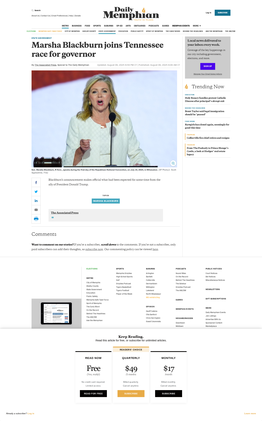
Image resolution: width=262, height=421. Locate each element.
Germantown (151, 283)
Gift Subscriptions (216, 299)
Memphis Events (181, 26)
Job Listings (211, 316)
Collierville (150, 280)
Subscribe (223, 13)
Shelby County (89, 31)
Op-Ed (119, 26)
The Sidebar (181, 283)
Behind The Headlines (193, 31)
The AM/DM (230, 31)
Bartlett (149, 276)
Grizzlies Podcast (123, 283)
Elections (31, 31)
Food (87, 26)
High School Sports (124, 276)
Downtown (180, 323)
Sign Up (208, 66)
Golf (117, 280)
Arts (128, 26)
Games (165, 26)
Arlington (150, 273)
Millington (150, 287)
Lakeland (150, 290)
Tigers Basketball (123, 287)
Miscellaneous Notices (215, 280)
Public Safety (137, 31)
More (196, 26)
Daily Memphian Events (216, 312)
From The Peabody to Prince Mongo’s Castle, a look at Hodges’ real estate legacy (207, 151)
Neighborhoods (184, 318)
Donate (78, 16)
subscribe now (94, 249)
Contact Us (45, 16)
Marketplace (211, 326)
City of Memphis (72, 31)
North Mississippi (153, 294)
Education (123, 31)
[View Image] (173, 163)
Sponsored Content (214, 323)
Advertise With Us (213, 319)
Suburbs (108, 26)
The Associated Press (45, 65)
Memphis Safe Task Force (50, 31)
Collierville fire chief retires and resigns (208, 138)
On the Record (92, 310)
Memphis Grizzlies (124, 273)
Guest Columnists (153, 321)
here (155, 249)
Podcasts (154, 26)
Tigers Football (122, 290)
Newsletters (213, 289)
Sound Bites (181, 273)
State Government (107, 31)
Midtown (179, 326)
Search (37, 10)
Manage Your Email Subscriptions (208, 74)
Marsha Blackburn (105, 201)
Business (77, 26)
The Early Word (173, 31)
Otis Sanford (151, 314)
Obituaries (139, 26)
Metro (65, 26)
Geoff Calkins (151, 311)
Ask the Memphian (214, 31)
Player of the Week (124, 294)
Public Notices (214, 269)
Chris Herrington (153, 318)
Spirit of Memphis (154, 31)
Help (71, 16)
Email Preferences (59, 16)
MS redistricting (153, 297)
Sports (97, 26)
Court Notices (211, 273)
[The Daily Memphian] (131, 14)
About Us (35, 16)
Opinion (150, 306)
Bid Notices (210, 276)
